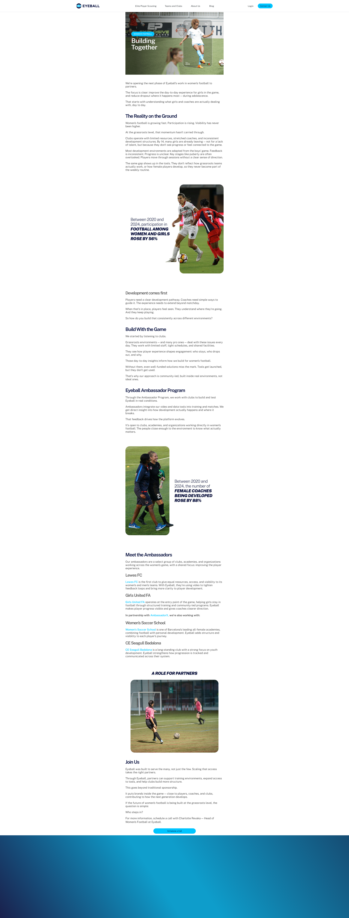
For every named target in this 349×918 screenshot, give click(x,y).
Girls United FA (135, 602)
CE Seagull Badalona (138, 649)
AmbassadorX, (159, 615)
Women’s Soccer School (140, 629)
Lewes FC (131, 582)
